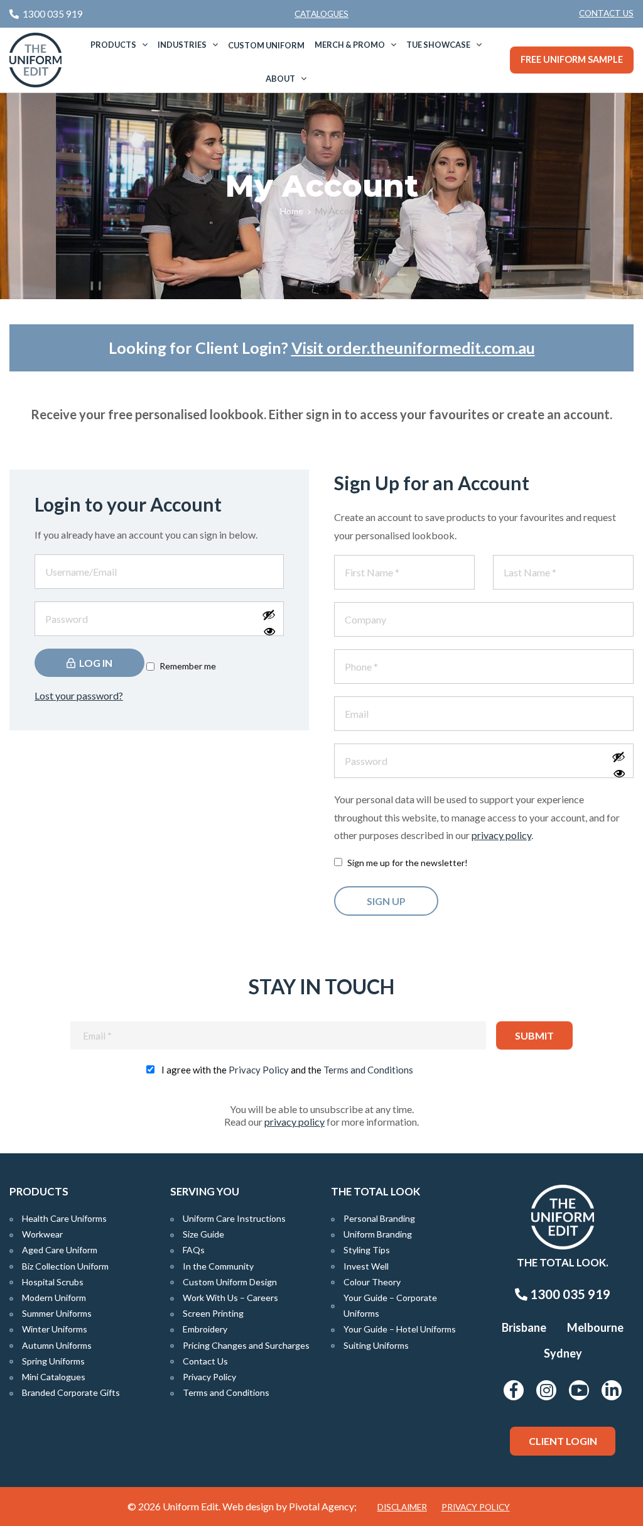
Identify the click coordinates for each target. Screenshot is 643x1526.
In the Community (218, 1266)
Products (113, 45)
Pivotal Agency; (323, 1506)
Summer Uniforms (57, 1313)
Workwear (42, 1234)
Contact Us (606, 13)
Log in (94, 663)
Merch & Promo (350, 45)
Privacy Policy (259, 1069)
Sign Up (386, 901)
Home (291, 211)
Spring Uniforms (53, 1361)
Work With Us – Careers (230, 1297)
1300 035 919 (568, 1294)
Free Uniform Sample (572, 59)
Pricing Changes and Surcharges (246, 1345)
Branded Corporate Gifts (71, 1392)
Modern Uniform (54, 1297)
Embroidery (205, 1329)
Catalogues (321, 14)
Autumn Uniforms (57, 1345)
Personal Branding (379, 1218)
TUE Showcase (438, 45)
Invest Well (366, 1266)
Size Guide (203, 1234)
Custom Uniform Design (230, 1281)
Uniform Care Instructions (234, 1218)
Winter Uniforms (54, 1329)
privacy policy (501, 835)
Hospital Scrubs (53, 1281)
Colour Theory (372, 1281)
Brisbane (524, 1327)
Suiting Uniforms (376, 1345)
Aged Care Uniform (59, 1249)
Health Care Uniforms (64, 1218)
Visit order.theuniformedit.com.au (413, 347)
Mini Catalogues (53, 1376)
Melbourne (595, 1327)
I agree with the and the (287, 1069)
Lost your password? (79, 695)
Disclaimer (402, 1507)
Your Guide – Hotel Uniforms (399, 1329)
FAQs (194, 1249)
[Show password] (269, 625)
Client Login (563, 1441)
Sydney (563, 1353)
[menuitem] (606, 13)
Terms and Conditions (368, 1069)
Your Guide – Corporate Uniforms (390, 1305)
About (280, 79)
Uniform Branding (377, 1234)
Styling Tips (366, 1249)
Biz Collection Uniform (65, 1266)
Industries (182, 45)
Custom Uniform (266, 45)
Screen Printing (213, 1313)
